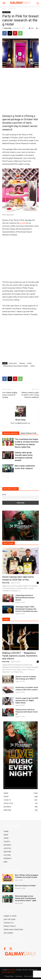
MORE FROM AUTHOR (28, 433)
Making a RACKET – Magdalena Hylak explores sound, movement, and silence (20, 656)
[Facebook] (4, 33)
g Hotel (23, 223)
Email (4, 494)
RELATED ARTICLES (11, 433)
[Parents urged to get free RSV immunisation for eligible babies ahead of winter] (8, 701)
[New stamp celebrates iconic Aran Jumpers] (8, 468)
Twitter (32, 366)
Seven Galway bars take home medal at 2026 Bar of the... (18, 578)
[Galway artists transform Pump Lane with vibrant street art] (8, 712)
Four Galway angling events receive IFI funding (9, 395)
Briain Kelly (7, 28)
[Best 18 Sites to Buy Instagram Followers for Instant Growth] (7, 878)
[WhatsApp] (20, 33)
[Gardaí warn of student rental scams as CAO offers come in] (8, 690)
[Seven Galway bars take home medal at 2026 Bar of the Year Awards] (20, 561)
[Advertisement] (20, 91)
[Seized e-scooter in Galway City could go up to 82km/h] (8, 679)
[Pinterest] (15, 33)
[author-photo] (20, 417)
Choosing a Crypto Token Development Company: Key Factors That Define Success (26, 609)
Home (4, 9)
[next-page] (7, 476)
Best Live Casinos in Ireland (25, 885)
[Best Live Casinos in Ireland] (7, 888)
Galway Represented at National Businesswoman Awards (24, 597)
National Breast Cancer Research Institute (15, 366)
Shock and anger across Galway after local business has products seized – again (25, 898)
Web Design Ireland (8, 972)
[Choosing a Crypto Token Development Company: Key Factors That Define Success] (8, 609)
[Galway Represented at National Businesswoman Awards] (8, 598)
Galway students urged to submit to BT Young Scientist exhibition (30, 395)
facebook (22, 363)
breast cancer (13, 363)
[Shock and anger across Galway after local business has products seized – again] (7, 899)
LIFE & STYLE (12, 9)
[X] (10, 33)
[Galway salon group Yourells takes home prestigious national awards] (8, 455)
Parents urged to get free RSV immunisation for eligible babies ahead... (26, 700)
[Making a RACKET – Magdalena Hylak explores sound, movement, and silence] (20, 637)
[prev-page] (3, 476)
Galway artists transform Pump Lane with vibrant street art (26, 712)
